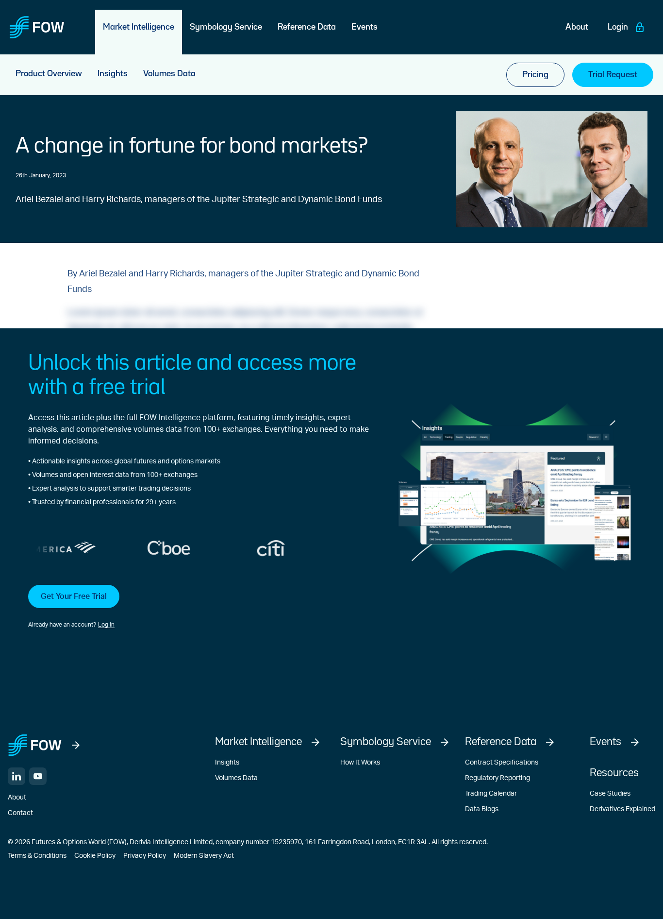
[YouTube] (38, 776)
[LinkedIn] (16, 776)
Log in (106, 625)
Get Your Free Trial (74, 596)
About (17, 797)
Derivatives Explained (622, 809)
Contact (20, 813)
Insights (227, 762)
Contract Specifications (501, 762)
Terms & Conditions (37, 855)
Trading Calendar (491, 793)
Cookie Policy (95, 855)
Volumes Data (236, 778)
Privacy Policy (144, 855)
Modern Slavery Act (204, 855)
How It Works (360, 762)
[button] (198, 607)
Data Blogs (481, 809)
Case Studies (610, 793)
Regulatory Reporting (497, 778)
